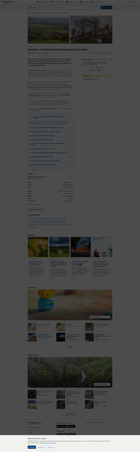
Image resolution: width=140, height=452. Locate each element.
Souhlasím (32, 447)
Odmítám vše (41, 447)
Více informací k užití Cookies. (48, 443)
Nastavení (51, 447)
